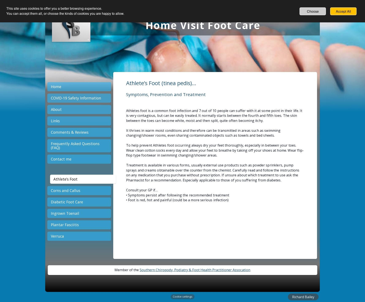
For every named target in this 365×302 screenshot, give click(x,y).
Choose (313, 11)
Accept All (343, 11)
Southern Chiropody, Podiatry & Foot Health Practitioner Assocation (195, 269)
